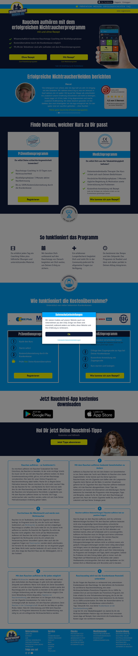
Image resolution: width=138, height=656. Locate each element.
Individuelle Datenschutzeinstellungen (69, 340)
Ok (69, 334)
